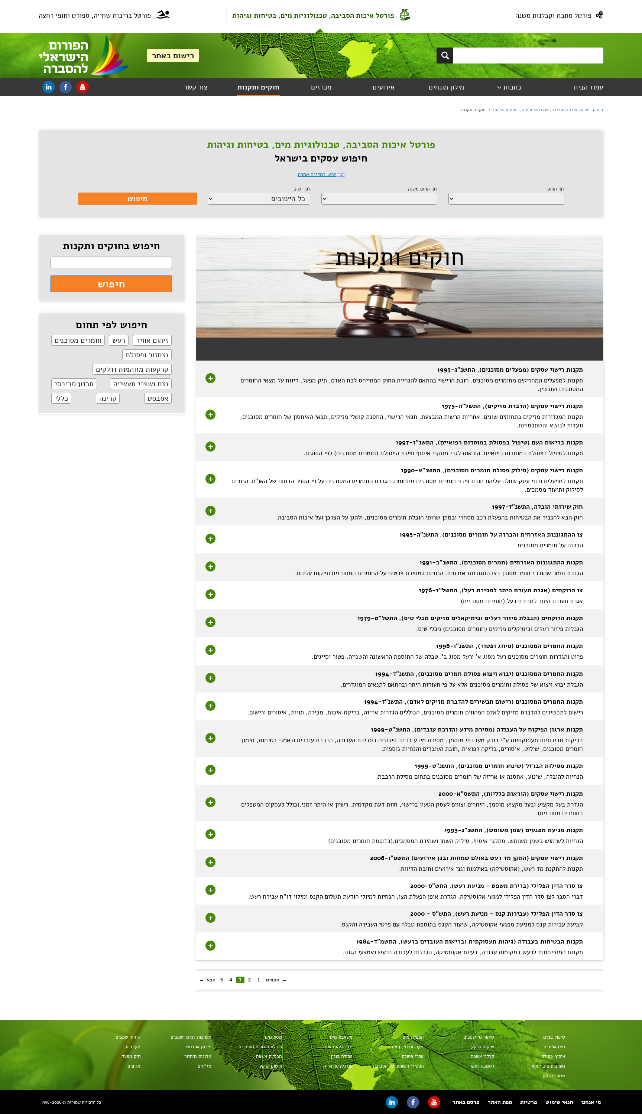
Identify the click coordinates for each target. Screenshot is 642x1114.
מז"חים (204, 1066)
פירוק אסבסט (198, 1046)
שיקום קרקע (482, 1046)
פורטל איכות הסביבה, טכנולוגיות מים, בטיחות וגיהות (313, 15)
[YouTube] (83, 87)
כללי (61, 398)
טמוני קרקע (554, 1075)
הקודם (272, 980)
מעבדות (133, 1046)
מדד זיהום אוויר (337, 1046)
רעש (118, 340)
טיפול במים (554, 1037)
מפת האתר (500, 1102)
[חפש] (445, 55)
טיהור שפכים (128, 1037)
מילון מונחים (446, 87)
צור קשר (195, 87)
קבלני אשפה (482, 1056)
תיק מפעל (131, 1056)
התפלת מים (413, 1037)
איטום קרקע (270, 1066)
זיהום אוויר (152, 340)
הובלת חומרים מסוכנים (260, 1046)
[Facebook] (65, 87)
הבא (211, 980)
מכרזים (321, 87)
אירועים (384, 87)
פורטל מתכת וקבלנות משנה (553, 15)
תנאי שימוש (559, 1102)
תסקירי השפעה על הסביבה (398, 1066)
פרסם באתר (466, 1102)
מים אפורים (554, 1046)
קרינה (107, 398)
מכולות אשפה (269, 1056)
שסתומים (273, 1037)
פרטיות (528, 1102)
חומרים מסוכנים (78, 340)
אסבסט (157, 398)
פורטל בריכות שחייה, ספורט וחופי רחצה (95, 15)
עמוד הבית (588, 87)
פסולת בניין (342, 1056)
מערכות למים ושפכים (191, 1037)
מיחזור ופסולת (147, 355)
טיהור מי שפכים (478, 1037)
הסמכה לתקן (482, 1066)
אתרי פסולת (413, 1056)
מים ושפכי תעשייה (140, 384)
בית (600, 110)
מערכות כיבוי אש (548, 1066)
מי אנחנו (591, 1102)
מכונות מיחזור (197, 1056)
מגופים (133, 1066)
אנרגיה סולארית (338, 1066)
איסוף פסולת (553, 1056)
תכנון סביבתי (74, 384)
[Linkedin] (48, 87)
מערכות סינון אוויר (406, 1046)
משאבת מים (341, 1037)
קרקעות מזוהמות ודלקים (132, 369)
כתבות (512, 87)
